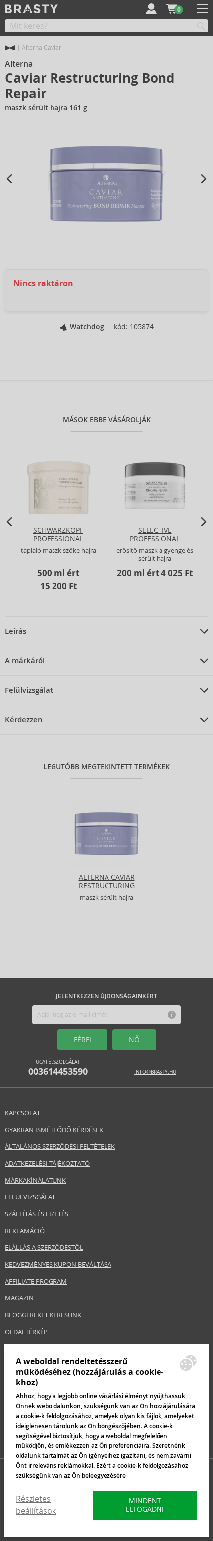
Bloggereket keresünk (43, 1315)
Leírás (15, 631)
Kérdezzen (24, 720)
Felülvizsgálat (29, 690)
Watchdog (87, 326)
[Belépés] (151, 8)
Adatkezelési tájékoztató (47, 1163)
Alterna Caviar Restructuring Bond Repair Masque (106, 885)
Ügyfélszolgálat (58, 1068)
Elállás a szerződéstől (44, 1247)
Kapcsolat (22, 1113)
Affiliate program (36, 1281)
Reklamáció (25, 1231)
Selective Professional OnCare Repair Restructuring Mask (155, 547)
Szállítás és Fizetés (36, 1214)
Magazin (19, 1298)
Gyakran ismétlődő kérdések (54, 1130)
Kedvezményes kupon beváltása (58, 1264)
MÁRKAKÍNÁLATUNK (35, 1180)
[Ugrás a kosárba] (171, 8)
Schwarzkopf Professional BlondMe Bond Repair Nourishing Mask (58, 547)
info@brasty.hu (155, 1072)
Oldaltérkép (26, 1332)
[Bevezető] (10, 47)
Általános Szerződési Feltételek (60, 1147)
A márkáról (25, 661)
